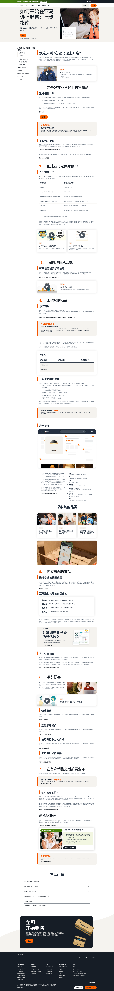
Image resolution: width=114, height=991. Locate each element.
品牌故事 (61, 971)
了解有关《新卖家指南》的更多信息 (47, 825)
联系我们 (74, 977)
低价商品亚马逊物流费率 (36, 971)
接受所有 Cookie (90, 988)
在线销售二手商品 (21, 973)
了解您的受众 (22, 55)
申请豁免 (45, 387)
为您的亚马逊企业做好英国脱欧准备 (53, 800)
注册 (23, 35)
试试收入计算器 (46, 645)
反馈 (94, 958)
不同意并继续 (92, 982)
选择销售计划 (22, 53)
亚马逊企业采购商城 (21, 968)
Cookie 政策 (20, 987)
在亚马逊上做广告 (50, 968)
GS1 (83, 385)
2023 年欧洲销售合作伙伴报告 (79, 975)
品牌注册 (73, 130)
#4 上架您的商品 (21, 65)
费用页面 (43, 108)
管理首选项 (79, 988)
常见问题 (19, 79)
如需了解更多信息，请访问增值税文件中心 (49, 277)
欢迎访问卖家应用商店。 (47, 861)
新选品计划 (33, 968)
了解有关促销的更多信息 (45, 762)
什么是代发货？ (20, 971)
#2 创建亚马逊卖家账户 (22, 59)
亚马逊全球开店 (49, 966)
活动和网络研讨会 (76, 969)
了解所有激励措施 (69, 847)
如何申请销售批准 (84, 342)
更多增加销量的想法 (44, 748)
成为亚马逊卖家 (43, 144)
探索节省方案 (43, 1)
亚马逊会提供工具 (54, 130)
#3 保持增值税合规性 (22, 62)
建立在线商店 (62, 968)
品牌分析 (61, 973)
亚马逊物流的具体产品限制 (65, 343)
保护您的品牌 (62, 975)
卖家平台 (74, 966)
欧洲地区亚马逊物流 (35, 969)
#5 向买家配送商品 (21, 67)
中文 (82, 958)
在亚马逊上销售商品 (47, 383)
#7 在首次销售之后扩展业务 (23, 73)
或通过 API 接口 (66, 383)
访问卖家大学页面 (45, 783)
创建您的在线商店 (21, 977)
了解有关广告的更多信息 (45, 734)
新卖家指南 (20, 76)
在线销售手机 (20, 979)
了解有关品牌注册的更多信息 (48, 493)
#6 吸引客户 (20, 70)
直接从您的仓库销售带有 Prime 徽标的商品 (49, 667)
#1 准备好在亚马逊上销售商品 (26, 49)
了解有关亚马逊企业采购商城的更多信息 (48, 149)
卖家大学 (74, 968)
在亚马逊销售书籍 (21, 975)
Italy (88, 958)
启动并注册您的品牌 (63, 966)
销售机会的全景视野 (44, 158)
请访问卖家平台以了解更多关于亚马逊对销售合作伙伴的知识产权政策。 (56, 317)
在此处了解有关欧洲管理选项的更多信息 (48, 809)
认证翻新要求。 (73, 347)
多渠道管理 (33, 973)
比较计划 (41, 112)
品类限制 (76, 342)
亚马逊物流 (71, 714)
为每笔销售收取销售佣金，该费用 (61, 107)
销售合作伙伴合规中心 (77, 971)
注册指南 (66, 216)
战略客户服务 (49, 969)
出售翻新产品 (49, 971)
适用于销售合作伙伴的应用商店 (79, 973)
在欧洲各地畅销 (20, 969)
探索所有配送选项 (43, 588)
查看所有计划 (49, 973)
